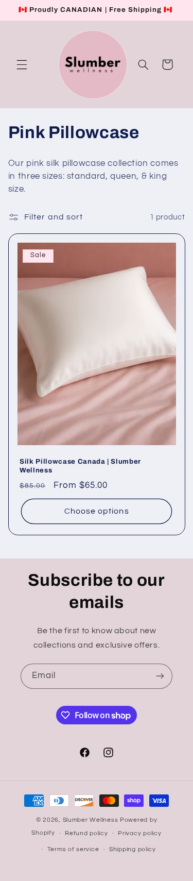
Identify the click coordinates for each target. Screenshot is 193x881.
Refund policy (86, 833)
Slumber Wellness (91, 820)
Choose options (96, 511)
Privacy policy (139, 833)
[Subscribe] (160, 676)
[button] (21, 64)
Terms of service (73, 849)
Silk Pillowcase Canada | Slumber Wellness (80, 466)
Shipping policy (132, 849)
